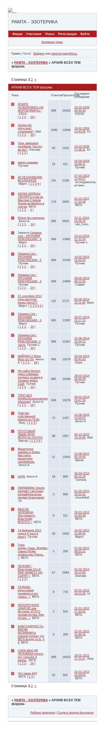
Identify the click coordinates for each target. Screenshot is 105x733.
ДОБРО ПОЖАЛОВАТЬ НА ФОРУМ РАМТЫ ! (30, 107)
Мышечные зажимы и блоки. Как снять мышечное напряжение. (29, 455)
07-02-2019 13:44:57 (81, 177)
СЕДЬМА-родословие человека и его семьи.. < (28, 591)
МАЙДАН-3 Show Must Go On (29, 357)
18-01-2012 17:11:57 (81, 657)
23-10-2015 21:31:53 (81, 237)
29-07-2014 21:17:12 (81, 318)
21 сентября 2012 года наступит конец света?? (30, 299)
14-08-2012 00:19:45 (81, 455)
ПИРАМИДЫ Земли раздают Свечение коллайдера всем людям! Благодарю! (31, 492)
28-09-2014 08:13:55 (81, 279)
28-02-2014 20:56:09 (81, 377)
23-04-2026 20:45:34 (81, 109)
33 (32, 387)
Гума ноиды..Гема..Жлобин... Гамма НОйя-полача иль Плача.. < (34, 551)
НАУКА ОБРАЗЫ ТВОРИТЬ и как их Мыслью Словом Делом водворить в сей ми (31, 200)
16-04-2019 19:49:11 (81, 162)
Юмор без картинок (31, 217)
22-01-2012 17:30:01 (81, 610)
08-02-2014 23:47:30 (81, 398)
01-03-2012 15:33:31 (81, 492)
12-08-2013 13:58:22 (81, 416)
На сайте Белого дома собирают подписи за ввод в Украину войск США (30, 377)
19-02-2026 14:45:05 (81, 130)
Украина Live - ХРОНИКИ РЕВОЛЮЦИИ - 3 (29, 317)
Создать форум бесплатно (75, 712)
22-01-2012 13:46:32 (81, 632)
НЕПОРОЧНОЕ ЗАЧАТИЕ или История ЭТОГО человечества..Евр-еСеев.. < (31, 611)
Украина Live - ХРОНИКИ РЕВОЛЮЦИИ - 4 (29, 278)
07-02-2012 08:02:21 (81, 549)
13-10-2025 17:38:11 (81, 148)
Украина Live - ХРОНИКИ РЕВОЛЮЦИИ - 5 (29, 257)
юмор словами (28, 162)
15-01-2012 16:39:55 (81, 673)
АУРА (21, 476)
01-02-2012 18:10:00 (81, 571)
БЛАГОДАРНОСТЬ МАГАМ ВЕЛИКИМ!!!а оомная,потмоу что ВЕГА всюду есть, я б (31, 634)
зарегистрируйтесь (64, 53)
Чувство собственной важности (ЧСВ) (29, 416)
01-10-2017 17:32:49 (81, 200)
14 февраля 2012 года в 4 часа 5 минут (29, 533)
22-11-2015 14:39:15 (81, 219)
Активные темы (52, 42)
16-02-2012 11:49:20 (81, 532)
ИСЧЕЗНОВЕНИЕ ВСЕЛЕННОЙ (30, 179)
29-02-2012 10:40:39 (81, 514)
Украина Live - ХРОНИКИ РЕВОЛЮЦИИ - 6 (29, 236)
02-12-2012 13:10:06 (81, 436)
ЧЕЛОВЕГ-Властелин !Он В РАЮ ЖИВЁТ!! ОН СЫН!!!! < (30, 570)
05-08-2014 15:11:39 (81, 301)
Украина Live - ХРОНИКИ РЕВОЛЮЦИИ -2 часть (29, 339)
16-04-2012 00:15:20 (81, 475)
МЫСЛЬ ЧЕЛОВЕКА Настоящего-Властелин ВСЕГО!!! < (27, 515)
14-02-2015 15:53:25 (81, 258)
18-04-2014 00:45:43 (81, 357)
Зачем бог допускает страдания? (26, 128)
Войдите (39, 53)
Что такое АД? (27, 673)
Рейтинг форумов (42, 712)
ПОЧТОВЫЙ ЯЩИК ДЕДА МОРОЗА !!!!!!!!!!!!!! (30, 434)
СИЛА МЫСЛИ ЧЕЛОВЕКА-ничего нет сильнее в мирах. (30, 655)
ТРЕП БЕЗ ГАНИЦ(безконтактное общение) (33, 398)
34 (32, 117)
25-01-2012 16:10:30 (81, 592)
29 (32, 405)
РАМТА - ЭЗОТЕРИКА (31, 63)
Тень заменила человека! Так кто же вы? (30, 146)
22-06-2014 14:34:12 (81, 340)
